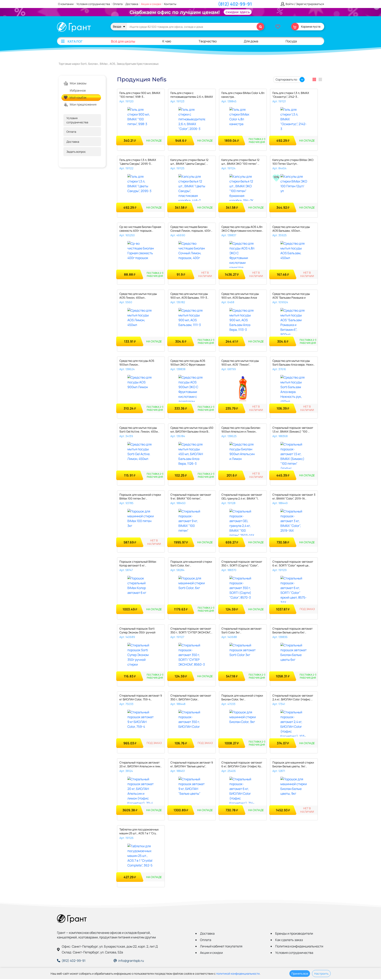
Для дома (251, 41)
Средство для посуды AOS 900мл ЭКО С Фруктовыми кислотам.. (187, 363)
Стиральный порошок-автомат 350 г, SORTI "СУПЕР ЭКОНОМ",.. (191, 630)
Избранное (78, 90)
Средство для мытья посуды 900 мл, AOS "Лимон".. (240, 362)
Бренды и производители (294, 933)
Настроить (321, 973)
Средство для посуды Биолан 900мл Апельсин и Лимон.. (240, 429)
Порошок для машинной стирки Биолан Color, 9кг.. (242, 697)
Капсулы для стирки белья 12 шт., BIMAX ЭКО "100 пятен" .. (240, 161)
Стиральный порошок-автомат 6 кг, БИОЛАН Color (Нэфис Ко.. (241, 764)
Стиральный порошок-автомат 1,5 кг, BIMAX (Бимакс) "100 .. (292, 429)
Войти (290, 4)
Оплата (118, 4)
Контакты (170, 4)
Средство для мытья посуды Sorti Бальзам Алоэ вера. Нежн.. (293, 362)
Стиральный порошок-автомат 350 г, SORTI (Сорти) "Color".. (241, 563)
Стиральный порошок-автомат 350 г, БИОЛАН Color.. (190, 697)
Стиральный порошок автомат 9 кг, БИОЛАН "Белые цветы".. (191, 764)
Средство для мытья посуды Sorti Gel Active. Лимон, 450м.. (139, 429)
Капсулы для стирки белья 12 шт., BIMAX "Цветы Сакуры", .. (189, 161)
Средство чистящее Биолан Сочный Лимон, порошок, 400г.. (191, 228)
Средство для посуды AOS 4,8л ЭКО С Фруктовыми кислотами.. (242, 228)
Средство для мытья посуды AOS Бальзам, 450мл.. (291, 228)
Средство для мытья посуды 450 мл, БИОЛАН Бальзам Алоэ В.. (191, 429)
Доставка (131, 4)
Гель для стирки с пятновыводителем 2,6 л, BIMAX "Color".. (191, 95)
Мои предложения (83, 104)
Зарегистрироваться (310, 4)
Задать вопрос (76, 152)
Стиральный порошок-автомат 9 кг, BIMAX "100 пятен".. (190, 496)
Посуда (291, 41)
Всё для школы (123, 41)
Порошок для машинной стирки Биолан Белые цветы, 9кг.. (293, 764)
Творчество (208, 41)
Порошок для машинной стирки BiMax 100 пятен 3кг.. (140, 496)
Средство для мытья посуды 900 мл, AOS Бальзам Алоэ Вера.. (240, 296)
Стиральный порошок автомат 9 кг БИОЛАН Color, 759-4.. (140, 697)
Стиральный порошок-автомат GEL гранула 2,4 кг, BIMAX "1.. (241, 496)
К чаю (166, 41)
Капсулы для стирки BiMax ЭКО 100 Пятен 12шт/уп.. (292, 161)
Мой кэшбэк (78, 97)
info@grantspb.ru (131, 960)
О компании (66, 4)
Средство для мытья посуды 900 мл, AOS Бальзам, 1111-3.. (189, 295)
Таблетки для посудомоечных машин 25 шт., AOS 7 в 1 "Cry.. (139, 831)
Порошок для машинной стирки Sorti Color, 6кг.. (191, 563)
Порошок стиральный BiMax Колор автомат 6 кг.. (137, 563)
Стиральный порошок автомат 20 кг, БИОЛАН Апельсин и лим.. (140, 764)
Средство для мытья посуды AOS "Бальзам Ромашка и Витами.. (291, 296)
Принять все (299, 973)
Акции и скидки (151, 4)
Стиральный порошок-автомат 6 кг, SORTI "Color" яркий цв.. (292, 563)
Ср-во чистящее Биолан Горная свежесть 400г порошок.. (140, 228)
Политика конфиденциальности (299, 946)
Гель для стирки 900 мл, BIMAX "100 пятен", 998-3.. (139, 94)
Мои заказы (78, 83)
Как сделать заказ (289, 940)
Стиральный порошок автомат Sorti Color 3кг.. (241, 630)
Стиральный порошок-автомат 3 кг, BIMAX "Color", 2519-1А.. (293, 496)
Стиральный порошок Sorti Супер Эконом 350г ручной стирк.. (137, 631)
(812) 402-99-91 (235, 4)
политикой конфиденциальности (238, 973)
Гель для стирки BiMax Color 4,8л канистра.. (242, 94)
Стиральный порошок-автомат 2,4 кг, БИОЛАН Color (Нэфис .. (292, 697)
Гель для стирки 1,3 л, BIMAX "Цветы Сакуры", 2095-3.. (137, 161)
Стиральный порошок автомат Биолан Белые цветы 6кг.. (292, 630)
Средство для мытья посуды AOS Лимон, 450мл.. (138, 295)
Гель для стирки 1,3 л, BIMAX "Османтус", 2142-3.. (290, 94)
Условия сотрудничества (93, 4)
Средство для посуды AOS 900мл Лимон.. (136, 362)
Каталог (75, 41)
